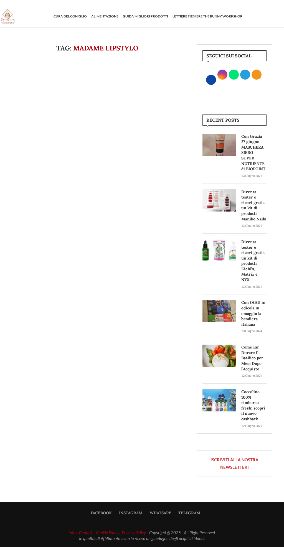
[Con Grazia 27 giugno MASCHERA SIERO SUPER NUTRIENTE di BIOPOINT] (219, 145)
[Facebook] (261, 16)
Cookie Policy (107, 532)
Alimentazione (104, 16)
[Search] (281, 16)
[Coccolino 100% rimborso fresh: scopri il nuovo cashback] (219, 400)
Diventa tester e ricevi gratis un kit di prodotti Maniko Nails (253, 205)
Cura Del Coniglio (70, 16)
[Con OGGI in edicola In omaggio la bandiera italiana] (219, 311)
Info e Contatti (81, 532)
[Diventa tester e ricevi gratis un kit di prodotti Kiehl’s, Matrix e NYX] (219, 250)
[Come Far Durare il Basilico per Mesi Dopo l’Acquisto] (219, 356)
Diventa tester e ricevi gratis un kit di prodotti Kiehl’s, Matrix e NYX (253, 260)
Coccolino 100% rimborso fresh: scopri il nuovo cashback (253, 405)
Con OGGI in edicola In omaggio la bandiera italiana (253, 313)
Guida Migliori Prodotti (145, 16)
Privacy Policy (134, 532)
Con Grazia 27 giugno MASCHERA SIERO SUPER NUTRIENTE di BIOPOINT (253, 153)
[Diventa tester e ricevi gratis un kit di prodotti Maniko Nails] (219, 200)
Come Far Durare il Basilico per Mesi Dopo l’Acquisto (252, 358)
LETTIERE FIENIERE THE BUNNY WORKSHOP (207, 16)
